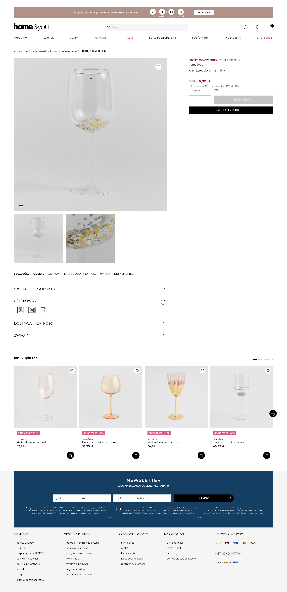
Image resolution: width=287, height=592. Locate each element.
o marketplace (175, 542)
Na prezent (233, 37)
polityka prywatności (28, 563)
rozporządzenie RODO (30, 553)
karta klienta (128, 553)
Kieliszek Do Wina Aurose (163, 442)
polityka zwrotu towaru (79, 553)
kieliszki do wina (69, 51)
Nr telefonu (143, 498)
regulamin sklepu (76, 569)
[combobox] (146, 27)
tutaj (261, 513)
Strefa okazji (265, 37)
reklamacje (72, 558)
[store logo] (31, 27)
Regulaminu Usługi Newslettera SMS (181, 508)
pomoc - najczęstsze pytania (82, 542)
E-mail (83, 498)
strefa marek (174, 548)
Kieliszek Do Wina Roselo (32, 442)
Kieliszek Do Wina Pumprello (100, 442)
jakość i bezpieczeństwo (31, 579)
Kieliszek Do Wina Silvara (228, 442)
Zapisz (204, 498)
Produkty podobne (231, 110)
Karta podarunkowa (162, 37)
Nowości (100, 37)
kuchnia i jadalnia (40, 51)
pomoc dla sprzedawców (181, 558)
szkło (55, 51)
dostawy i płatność (77, 548)
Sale (130, 37)
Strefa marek (200, 37)
